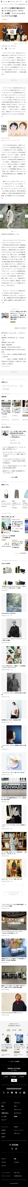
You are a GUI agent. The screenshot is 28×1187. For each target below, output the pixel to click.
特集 (9, 1)
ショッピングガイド (5, 1172)
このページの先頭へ (15, 1061)
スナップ (3, 1119)
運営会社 (3, 1136)
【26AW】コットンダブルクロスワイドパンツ (16, 504)
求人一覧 (12, 516)
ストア (17, 1)
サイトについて (4, 1126)
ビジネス (11, 4)
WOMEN (14, 1076)
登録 (14, 1080)
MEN (6, 1076)
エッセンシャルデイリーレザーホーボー (6, 504)
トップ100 (3, 1116)
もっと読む (15, 477)
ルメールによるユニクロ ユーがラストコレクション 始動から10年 (6, 1046)
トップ (2, 4)
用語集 (15, 1116)
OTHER (22, 1076)
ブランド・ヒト (22, 1)
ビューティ (12, 1)
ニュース (5, 1)
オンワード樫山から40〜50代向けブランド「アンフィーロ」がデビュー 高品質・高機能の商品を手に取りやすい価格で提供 (18, 315)
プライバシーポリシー (19, 1130)
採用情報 (3, 1130)
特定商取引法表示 (18, 1176)
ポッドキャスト (17, 1113)
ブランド (3, 1158)
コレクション (17, 1102)
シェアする (13, 48)
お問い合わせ (17, 1133)
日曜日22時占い (5, 1113)
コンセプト (16, 1162)
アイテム (3, 1162)
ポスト (15, 1106)
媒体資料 (3, 1133)
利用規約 (16, 1126)
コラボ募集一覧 (6, 537)
